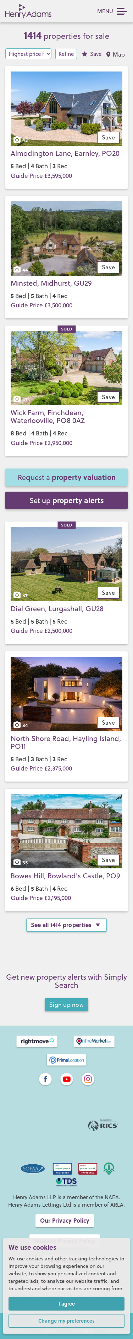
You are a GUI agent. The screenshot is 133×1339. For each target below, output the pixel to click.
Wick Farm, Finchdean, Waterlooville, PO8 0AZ (48, 416)
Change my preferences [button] (66, 1320)
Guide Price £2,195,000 (41, 898)
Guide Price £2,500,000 (41, 630)
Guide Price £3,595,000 (41, 175)
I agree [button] (67, 1303)
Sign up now (66, 1005)
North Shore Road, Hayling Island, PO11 (66, 742)
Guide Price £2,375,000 (41, 768)
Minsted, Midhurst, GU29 (51, 283)
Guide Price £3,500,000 (41, 305)
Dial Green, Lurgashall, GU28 (57, 608)
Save (95, 54)
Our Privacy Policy (65, 1220)
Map (119, 54)
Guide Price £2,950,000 (41, 443)
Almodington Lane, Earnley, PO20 (65, 153)
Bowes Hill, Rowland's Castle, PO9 (65, 875)
